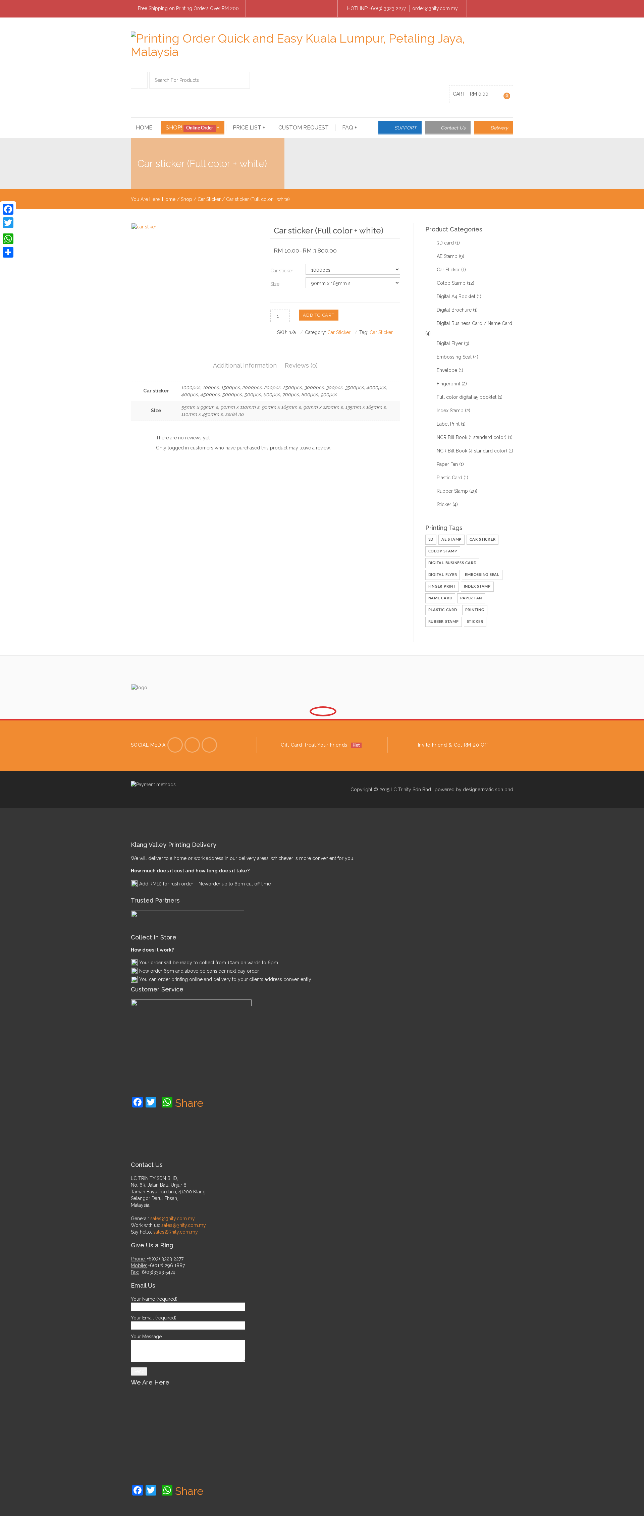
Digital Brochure (454, 310)
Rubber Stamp (452, 491)
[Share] (8, 252)
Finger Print (442, 586)
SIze (274, 284)
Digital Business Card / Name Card (474, 323)
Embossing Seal (454, 357)
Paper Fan (447, 464)
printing (474, 610)
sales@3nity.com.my (172, 1218)
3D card (445, 243)
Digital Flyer (450, 343)
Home (168, 199)
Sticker (444, 504)
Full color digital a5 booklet (466, 397)
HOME (144, 127)
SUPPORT (405, 127)
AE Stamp (447, 256)
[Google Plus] (501, 9)
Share (189, 1103)
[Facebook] (478, 9)
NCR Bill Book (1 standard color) (471, 437)
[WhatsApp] (8, 239)
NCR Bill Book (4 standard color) (472, 450)
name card (440, 598)
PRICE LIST (249, 127)
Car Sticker (209, 199)
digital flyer (442, 575)
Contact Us (453, 127)
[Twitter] (175, 745)
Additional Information (245, 365)
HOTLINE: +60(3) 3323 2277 (376, 8)
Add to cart (318, 315)
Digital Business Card (452, 563)
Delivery (499, 127)
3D (431, 539)
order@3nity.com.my (435, 8)
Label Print (448, 424)
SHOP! (192, 127)
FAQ (349, 127)
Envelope (447, 370)
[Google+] (8, 230)
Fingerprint (448, 383)
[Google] (209, 745)
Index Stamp (450, 410)
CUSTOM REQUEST (303, 127)
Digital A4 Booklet (456, 296)
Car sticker (281, 270)
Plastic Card (449, 477)
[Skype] (490, 9)
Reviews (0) (301, 365)
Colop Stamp (451, 283)
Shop (186, 199)
